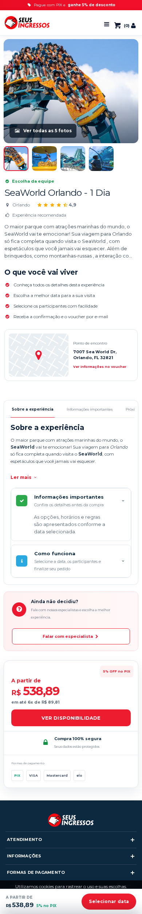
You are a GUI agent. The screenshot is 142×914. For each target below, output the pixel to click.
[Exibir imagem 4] (101, 158)
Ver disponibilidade (71, 718)
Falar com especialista (68, 636)
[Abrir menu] (106, 24)
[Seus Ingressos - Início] (27, 23)
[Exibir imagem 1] (16, 158)
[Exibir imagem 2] (44, 158)
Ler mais (21, 477)
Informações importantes (90, 409)
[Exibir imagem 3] (72, 158)
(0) (125, 25)
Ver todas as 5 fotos (47, 130)
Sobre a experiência (33, 409)
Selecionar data (109, 901)
